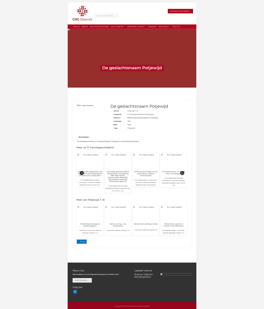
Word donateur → (82, 280)
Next (182, 173)
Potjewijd (130, 128)
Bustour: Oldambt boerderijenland (143, 275)
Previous (82, 173)
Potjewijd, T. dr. (132, 111)
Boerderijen (149, 114)
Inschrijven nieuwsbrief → (180, 11)
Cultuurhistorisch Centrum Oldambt (138, 306)
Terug (82, 242)
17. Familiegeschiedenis (136, 114)
